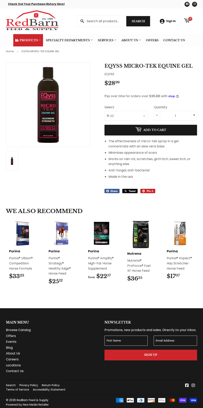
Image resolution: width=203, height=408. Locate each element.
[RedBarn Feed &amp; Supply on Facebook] (187, 385)
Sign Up (150, 355)
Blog (9, 347)
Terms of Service (17, 390)
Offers (152, 40)
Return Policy (51, 385)
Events (11, 341)
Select (109, 107)
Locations (13, 365)
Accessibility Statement (49, 390)
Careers (12, 359)
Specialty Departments (68, 40)
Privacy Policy (28, 385)
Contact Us (174, 40)
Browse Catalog (18, 330)
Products (29, 40)
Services (106, 40)
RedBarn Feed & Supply (32, 400)
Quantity (160, 107)
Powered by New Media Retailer (27, 405)
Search (141, 21)
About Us (130, 40)
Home (10, 51)
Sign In (171, 21)
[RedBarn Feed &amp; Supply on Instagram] (193, 385)
